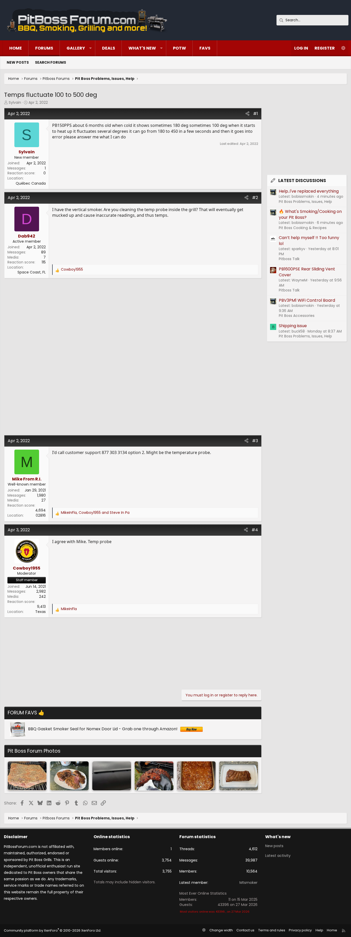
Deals (108, 48)
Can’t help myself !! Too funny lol (309, 240)
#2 (255, 198)
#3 (255, 441)
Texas (40, 611)
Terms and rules (271, 930)
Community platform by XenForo (52, 930)
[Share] (247, 113)
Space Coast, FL (31, 272)
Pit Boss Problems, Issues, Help (305, 201)
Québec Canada (31, 183)
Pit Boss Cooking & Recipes (303, 227)
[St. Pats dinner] (69, 776)
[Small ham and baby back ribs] (154, 776)
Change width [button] (221, 930)
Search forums (50, 62)
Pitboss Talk (289, 258)
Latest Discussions (302, 180)
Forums (44, 48)
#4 (255, 530)
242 (42, 596)
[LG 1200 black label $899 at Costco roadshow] (111, 776)
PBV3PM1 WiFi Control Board (307, 300)
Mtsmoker (248, 882)
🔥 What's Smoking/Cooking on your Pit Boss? (310, 214)
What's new (142, 48)
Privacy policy (300, 930)
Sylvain (15, 102)
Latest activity (278, 855)
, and (95, 512)
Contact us (245, 930)
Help (319, 930)
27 (43, 500)
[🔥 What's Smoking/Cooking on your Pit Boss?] (27, 776)
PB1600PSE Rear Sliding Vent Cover (307, 272)
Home (15, 48)
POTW (179, 48)
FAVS (204, 48)
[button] (90, 48)
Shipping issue (293, 326)
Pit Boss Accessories (297, 315)
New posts (18, 62)
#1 (255, 114)
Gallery (76, 48)
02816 (41, 515)
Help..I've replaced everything (309, 191)
